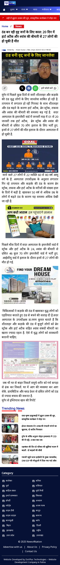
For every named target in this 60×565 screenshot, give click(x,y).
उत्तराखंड (39, 535)
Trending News (13, 408)
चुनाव (13, 9)
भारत (35, 9)
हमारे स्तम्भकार (11, 495)
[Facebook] (29, 88)
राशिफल (38, 485)
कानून (37, 510)
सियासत (38, 495)
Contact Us (31, 551)
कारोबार (8, 480)
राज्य (23, 9)
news (18, 26)
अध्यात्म (38, 500)
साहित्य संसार (10, 490)
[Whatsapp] (35, 88)
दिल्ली (38, 525)
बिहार (8, 525)
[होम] (8, 4)
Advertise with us (12, 546)
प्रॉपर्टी (7, 500)
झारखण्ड (9, 530)
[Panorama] (30, 285)
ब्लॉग (37, 520)
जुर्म (7, 485)
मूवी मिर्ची (39, 490)
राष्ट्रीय (38, 530)
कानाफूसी (9, 520)
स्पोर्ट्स (8, 505)
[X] (22, 88)
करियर (38, 480)
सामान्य (38, 515)
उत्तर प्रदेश (9, 535)
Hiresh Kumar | (21, 50)
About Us (32, 546)
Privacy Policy (49, 546)
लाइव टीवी (9, 510)
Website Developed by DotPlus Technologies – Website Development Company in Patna (30, 561)
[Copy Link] (5, 88)
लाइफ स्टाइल (10, 515)
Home (5, 26)
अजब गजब (40, 505)
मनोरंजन (45, 9)
